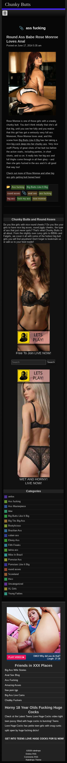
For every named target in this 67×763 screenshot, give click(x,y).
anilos (11, 496)
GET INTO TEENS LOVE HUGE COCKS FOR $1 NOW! (34, 738)
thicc (10, 579)
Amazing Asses (13, 685)
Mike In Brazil (15, 554)
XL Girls (12, 588)
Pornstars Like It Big (18, 564)
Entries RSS (31, 754)
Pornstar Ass (15, 559)
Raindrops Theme (33, 760)
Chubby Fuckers (13, 700)
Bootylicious (14, 525)
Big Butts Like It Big (29, 140)
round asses (14, 569)
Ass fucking (14, 501)
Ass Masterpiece (17, 506)
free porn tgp (11, 690)
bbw (10, 511)
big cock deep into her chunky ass (29, 144)
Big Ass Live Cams (15, 695)
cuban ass (13, 535)
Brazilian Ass (15, 530)
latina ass (13, 550)
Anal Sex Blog (12, 675)
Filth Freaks (14, 545)
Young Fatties (15, 593)
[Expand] (5, 13)
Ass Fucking (11, 680)
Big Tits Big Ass (16, 520)
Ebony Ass (13, 540)
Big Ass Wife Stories (15, 670)
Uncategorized (15, 583)
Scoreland (13, 574)
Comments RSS (31, 757)
